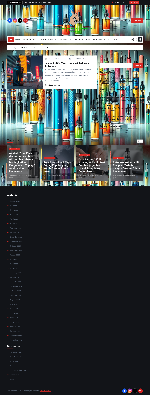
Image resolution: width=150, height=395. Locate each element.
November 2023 (16, 340)
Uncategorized (15, 375)
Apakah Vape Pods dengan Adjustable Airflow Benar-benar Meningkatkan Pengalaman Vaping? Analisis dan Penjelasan (121, 100)
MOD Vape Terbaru (101, 39)
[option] (23, 163)
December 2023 (16, 336)
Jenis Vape (79, 39)
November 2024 (16, 286)
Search (103, 57)
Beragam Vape (65, 39)
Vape (88, 39)
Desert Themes (45, 391)
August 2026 (15, 201)
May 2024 (14, 313)
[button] (138, 141)
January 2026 (15, 232)
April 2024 (14, 318)
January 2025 (15, 277)
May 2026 (14, 215)
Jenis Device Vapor (30, 39)
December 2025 (16, 237)
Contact (115, 39)
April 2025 (14, 264)
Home (17, 39)
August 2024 (15, 300)
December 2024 (16, 282)
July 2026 (13, 206)
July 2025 (13, 259)
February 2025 (15, 273)
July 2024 (13, 304)
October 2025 (15, 246)
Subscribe (137, 20)
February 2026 (15, 228)
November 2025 (16, 241)
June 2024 (14, 309)
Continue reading (53, 85)
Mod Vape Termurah (49, 39)
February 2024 (15, 327)
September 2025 (16, 250)
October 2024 (15, 291)
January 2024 (15, 331)
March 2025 (14, 268)
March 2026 (14, 224)
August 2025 (15, 255)
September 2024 (16, 295)
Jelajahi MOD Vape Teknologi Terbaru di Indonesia (33, 48)
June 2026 (14, 210)
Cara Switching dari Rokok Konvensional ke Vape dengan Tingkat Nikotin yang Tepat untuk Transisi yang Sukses (119, 81)
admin (50, 59)
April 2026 (14, 219)
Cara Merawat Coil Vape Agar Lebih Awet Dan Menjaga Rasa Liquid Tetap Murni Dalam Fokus (57, 165)
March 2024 (14, 322)
